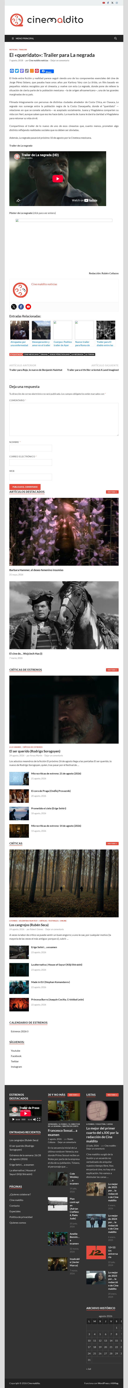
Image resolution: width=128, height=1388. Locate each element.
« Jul (88, 1368)
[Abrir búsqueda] (115, 38)
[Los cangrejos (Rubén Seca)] (64, 884)
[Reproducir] (13, 1119)
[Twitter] (112, 2)
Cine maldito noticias (38, 60)
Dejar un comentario (60, 60)
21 (111, 1346)
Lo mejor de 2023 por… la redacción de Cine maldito (113, 1280)
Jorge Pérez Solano (59, 354)
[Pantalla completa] (38, 1119)
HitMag (114, 1383)
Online (63, 921)
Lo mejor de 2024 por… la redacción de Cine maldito (113, 1223)
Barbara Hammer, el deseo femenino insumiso (36, 570)
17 (89, 1346)
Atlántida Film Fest (28, 921)
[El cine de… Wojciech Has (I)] (64, 614)
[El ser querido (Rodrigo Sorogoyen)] (64, 710)
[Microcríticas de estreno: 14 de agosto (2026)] (19, 826)
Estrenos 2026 (19, 1031)
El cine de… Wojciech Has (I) (25, 653)
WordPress (103, 1383)
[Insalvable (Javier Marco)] (57, 1259)
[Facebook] (108, 2)
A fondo (13, 921)
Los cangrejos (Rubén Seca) (29, 925)
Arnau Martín (36, 755)
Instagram (16, 1066)
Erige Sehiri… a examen (44, 947)
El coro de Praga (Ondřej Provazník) (51, 790)
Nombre (15, 442)
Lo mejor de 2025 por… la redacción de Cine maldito (113, 1192)
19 (100, 1346)
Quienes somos (18, 1222)
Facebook (16, 1055)
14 (111, 1340)
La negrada (77, 354)
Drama (44, 354)
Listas (110, 1124)
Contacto (15, 1205)
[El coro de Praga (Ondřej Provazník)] (19, 791)
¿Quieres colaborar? (20, 1194)
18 (94, 1346)
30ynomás (52, 1124)
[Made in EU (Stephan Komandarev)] (19, 982)
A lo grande (15, 747)
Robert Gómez (36, 929)
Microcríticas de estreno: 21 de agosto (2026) (56, 773)
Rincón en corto (70, 1126)
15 (116, 1340)
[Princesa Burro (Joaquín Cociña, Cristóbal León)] (19, 999)
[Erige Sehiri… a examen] (19, 947)
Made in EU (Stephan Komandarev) (50, 981)
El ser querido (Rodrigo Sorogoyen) (34, 751)
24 (89, 1353)
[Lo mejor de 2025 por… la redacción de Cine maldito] (96, 1184)
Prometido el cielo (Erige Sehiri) (48, 808)
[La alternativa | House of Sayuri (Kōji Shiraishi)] (19, 964)
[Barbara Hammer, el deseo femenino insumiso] (64, 531)
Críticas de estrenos (32, 747)
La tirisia (89, 354)
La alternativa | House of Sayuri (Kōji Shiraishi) (56, 964)
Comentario (17, 400)
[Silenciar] (34, 1119)
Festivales (53, 921)
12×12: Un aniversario (113, 1252)
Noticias (13, 50)
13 (105, 1340)
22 (116, 1346)
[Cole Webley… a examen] (57, 1173)
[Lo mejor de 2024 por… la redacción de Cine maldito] (96, 1215)
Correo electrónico (23, 456)
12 (100, 1340)
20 (105, 1346)
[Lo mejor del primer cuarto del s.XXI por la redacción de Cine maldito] (102, 1102)
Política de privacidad (21, 1216)
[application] (25, 1113)
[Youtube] (104, 2)
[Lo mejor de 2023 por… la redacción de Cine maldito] (96, 1272)
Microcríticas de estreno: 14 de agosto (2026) (56, 825)
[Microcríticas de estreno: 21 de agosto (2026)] (19, 773)
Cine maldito (16, 1199)
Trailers (23, 50)
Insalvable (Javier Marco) (75, 1262)
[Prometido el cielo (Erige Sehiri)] (19, 808)
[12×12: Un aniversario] (96, 1247)
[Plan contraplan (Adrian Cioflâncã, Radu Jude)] (57, 1198)
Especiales (15, 1211)
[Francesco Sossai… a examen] (64, 1102)
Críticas (43, 921)
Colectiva (101, 1124)
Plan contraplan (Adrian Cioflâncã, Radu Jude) (74, 1208)
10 (89, 1340)
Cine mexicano (31, 354)
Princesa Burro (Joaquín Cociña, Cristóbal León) (57, 999)
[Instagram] (117, 2)
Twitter (15, 1061)
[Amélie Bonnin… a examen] (57, 1234)
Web (11, 471)
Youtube (15, 1050)
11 (94, 1340)
